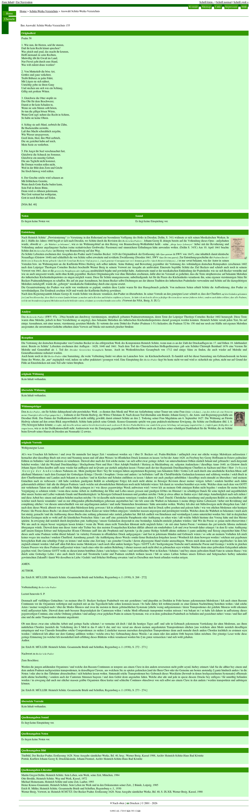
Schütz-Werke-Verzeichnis (43, 11)
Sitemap (206, 7)
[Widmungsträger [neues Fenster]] (240, 425)
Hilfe (244, 7)
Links (218, 7)
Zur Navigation (24, 2)
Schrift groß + (241, 2)
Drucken (134, 803)
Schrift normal (224, 2)
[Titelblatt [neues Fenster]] (239, 258)
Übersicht (9, 19)
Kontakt (193, 7)
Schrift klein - (206, 2)
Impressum (231, 7)
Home (9, 13)
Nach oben (118, 803)
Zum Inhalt (8, 2)
